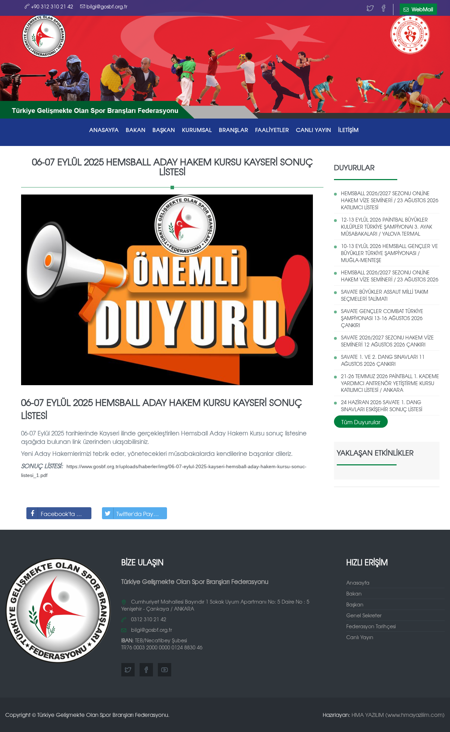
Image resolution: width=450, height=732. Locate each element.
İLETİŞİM (348, 129)
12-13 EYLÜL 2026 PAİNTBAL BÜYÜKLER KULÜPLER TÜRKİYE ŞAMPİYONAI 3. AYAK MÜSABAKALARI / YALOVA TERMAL (386, 226)
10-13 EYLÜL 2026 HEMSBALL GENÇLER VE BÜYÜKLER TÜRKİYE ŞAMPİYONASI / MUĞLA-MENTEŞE (389, 252)
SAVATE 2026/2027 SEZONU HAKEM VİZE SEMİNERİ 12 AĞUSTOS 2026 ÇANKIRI (387, 341)
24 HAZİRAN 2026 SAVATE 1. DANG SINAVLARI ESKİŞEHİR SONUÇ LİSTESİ (381, 406)
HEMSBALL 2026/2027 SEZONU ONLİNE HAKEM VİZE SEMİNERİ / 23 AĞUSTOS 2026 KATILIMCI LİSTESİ (389, 200)
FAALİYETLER (272, 129)
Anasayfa (357, 582)
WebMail (421, 9)
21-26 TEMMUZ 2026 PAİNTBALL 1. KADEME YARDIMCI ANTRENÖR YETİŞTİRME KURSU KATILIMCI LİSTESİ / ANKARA (390, 383)
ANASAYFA (104, 129)
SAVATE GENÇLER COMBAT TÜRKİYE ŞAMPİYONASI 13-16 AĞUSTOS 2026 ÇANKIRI (382, 318)
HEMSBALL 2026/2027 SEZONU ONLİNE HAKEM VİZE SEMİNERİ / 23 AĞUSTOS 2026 (389, 276)
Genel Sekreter (363, 615)
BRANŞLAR (233, 129)
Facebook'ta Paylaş (66, 513)
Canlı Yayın (359, 637)
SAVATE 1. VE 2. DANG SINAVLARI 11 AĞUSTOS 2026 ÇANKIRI (383, 360)
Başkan (355, 604)
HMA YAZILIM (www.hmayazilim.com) (398, 714)
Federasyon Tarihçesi (371, 626)
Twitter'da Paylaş (138, 513)
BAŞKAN (164, 129)
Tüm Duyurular (360, 422)
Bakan (354, 593)
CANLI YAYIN (313, 129)
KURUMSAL (197, 129)
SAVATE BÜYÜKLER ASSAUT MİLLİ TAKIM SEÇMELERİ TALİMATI (384, 295)
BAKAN (136, 129)
